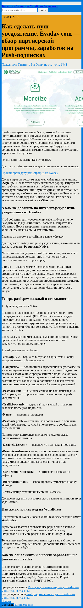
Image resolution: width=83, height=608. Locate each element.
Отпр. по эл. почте (48, 64)
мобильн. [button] (8, 604)
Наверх (6, 601)
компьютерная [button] (23, 604)
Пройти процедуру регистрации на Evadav (30, 172)
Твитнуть (24, 64)
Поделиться (9, 64)
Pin (33, 64)
